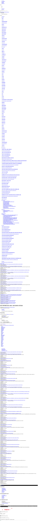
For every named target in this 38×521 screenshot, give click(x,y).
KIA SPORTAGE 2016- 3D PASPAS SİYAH (8, 325)
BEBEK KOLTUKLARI (6, 204)
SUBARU (3, 133)
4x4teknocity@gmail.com (5, 503)
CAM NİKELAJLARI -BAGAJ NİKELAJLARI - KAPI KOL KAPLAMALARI (14, 160)
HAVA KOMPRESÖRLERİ (6, 229)
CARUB (2, 339)
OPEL (3, 113)
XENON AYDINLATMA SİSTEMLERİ (8, 223)
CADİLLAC (4, 54)
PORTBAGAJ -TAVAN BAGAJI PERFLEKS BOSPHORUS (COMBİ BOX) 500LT (10, 413)
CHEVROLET (4, 59)
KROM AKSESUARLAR (6, 186)
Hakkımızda (3, 488)
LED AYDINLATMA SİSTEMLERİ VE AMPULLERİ (10, 218)
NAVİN (4, 212)
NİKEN (4, 316)
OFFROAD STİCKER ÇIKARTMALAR (8, 252)
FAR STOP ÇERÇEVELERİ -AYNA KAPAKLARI (10, 169)
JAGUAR (3, 88)
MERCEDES (4, 105)
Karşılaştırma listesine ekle (9, 322)
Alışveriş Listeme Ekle (3, 322)
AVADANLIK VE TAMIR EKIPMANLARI (8, 201)
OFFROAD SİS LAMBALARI (6, 246)
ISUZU (3, 24)
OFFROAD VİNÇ (4, 255)
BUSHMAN (2, 335)
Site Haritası (3, 491)
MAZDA (3, 102)
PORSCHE (3, 119)
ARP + (2, 331)
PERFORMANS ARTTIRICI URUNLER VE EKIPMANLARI (11, 258)
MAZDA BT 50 (4, 27)
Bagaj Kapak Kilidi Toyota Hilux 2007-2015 (5, 297)
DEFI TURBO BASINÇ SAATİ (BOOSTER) (5, 426)
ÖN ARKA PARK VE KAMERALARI (8, 219)
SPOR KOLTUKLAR (6, 207)
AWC (1, 334)
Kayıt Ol (3, 498)
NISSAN (3, 35)
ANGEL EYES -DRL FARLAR (6, 149)
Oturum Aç (3, 497)
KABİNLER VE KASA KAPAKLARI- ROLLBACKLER (10, 174)
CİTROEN (3, 62)
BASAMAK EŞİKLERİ (6, 203)
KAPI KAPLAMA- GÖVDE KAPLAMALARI (9, 177)
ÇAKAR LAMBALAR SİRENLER (7, 216)
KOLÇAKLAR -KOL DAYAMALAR (8, 205)
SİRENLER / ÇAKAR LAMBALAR (7, 222)
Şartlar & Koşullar (4, 490)
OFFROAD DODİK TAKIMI (6, 241)
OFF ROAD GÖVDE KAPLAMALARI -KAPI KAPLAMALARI (12, 232)
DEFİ (1, 342)
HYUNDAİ (3, 85)
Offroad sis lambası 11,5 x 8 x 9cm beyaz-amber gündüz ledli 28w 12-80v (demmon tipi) (10, 295)
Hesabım (3, 496)
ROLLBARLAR (4, 197)
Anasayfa (3, 492)
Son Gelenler (3, 348)
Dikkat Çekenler (2, 263)
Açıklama (3, 309)
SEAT (3, 125)
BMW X (3, 51)
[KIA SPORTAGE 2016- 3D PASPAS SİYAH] (9, 307)
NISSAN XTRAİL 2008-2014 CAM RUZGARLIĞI (6, 433)
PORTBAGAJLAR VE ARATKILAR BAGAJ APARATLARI (11, 194)
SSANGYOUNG (4, 38)
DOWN (2, 343)
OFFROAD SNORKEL (5, 249)
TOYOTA (3, 41)
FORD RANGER (4, 21)
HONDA (3, 79)
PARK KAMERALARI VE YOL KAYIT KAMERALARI (10, 220)
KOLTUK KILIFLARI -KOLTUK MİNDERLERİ (9, 206)
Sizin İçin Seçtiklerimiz (4, 350)
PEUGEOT (3, 116)
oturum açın (8, 314)
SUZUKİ (3, 136)
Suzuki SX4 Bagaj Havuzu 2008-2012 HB (5, 459)
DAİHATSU (4, 68)
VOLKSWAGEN (4, 44)
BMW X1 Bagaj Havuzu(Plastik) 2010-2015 (5, 466)
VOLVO (3, 145)
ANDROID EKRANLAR (6, 210)
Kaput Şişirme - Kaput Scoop (6, 180)
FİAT (2, 18)
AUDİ (3, 48)
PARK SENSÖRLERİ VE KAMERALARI (8, 221)
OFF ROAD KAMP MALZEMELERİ (8, 235)
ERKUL (2, 346)
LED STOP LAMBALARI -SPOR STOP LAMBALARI (10, 189)
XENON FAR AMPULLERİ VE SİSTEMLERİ (9, 224)
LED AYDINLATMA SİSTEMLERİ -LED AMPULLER (10, 217)
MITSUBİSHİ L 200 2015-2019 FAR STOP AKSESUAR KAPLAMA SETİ (9, 446)
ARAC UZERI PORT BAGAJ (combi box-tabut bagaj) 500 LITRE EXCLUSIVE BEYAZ (11, 406)
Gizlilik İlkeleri (3, 489)
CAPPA (2, 338)
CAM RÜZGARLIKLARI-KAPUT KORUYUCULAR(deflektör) (12, 163)
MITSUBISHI (4, 108)
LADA (3, 96)
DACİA (3, 65)
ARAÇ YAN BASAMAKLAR (6, 152)
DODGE (3, 71)
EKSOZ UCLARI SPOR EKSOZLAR (8, 166)
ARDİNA (2, 330)
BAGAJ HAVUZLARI (6, 202)
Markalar (2, 326)
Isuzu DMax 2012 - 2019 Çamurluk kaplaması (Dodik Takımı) (7, 373)
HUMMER (3, 82)
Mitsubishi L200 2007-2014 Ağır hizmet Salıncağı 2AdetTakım (7, 380)
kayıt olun (12, 314)
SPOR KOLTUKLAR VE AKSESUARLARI (8, 208)
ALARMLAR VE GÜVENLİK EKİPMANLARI (9, 215)
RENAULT (3, 122)
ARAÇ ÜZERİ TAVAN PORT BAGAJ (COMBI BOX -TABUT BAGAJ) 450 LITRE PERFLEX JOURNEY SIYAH (14, 393)
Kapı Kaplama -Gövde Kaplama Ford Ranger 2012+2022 (7, 479)
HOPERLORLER (5, 211)
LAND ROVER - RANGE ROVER (7, 99)
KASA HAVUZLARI (5, 183)
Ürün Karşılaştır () (4, 495)
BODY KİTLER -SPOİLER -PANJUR (8, 157)
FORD (3, 76)
